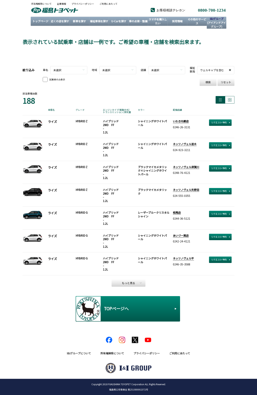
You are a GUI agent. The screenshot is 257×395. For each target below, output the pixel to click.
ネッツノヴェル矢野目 (186, 190)
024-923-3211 (181, 150)
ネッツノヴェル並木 (185, 144)
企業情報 (61, 4)
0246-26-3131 (181, 127)
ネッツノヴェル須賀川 (186, 167)
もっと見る (128, 283)
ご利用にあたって (108, 4)
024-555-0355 (181, 196)
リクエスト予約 (219, 122)
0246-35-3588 (181, 264)
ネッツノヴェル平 (183, 258)
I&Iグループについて (79, 353)
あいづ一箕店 (181, 235)
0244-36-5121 (181, 218)
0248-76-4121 (181, 173)
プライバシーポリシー (82, 4)
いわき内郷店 (181, 121)
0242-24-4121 (181, 241)
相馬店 (177, 212)
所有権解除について (41, 4)
